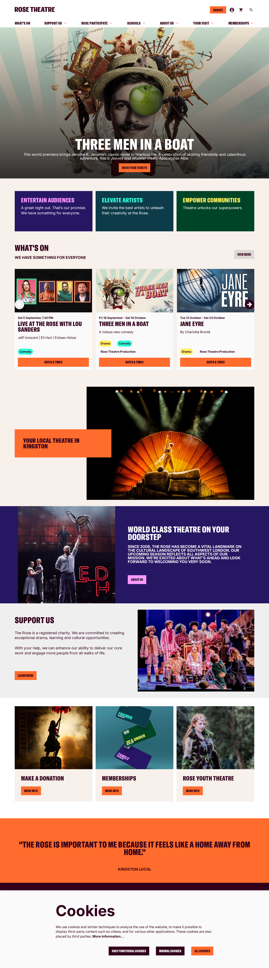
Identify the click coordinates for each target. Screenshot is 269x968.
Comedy (25, 351)
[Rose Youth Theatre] (215, 737)
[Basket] (241, 9)
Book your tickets (134, 168)
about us (137, 580)
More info (112, 791)
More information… (108, 936)
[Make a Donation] (53, 737)
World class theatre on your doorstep (178, 533)
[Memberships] (134, 737)
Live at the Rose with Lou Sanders (50, 326)
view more (244, 254)
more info (31, 791)
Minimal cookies (170, 951)
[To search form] (251, 9)
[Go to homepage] (36, 9)
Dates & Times (53, 362)
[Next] (249, 304)
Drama (105, 343)
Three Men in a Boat (124, 324)
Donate (218, 10)
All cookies (202, 951)
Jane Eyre (192, 324)
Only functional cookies (129, 951)
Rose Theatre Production (118, 351)
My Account (232, 10)
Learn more (25, 675)
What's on (32, 247)
